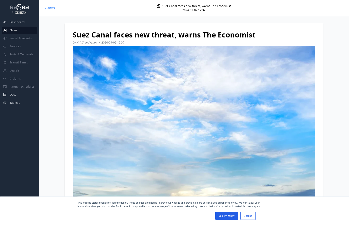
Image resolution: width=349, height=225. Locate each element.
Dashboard (17, 22)
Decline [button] (248, 215)
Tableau (15, 103)
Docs (13, 94)
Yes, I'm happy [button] (226, 215)
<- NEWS (50, 8)
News (13, 30)
